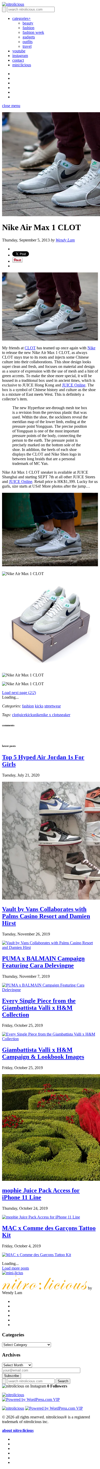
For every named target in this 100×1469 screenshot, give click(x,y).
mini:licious (21, 65)
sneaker (64, 715)
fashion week (33, 32)
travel (27, 46)
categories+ (21, 18)
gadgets (29, 37)
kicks (39, 706)
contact (18, 60)
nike (37, 715)
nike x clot (49, 715)
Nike (91, 348)
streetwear (52, 706)
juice (22, 715)
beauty (28, 23)
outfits (28, 41)
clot (15, 715)
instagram (20, 55)
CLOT (30, 348)
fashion (28, 28)
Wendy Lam (65, 240)
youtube (18, 51)
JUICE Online (73, 385)
